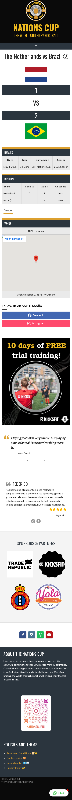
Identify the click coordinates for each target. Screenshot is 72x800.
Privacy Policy (14, 767)
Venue (8, 210)
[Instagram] (31, 634)
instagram (38, 323)
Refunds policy (15, 762)
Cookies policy (14, 757)
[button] (59, 792)
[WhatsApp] (40, 634)
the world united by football (17, 782)
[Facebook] (22, 634)
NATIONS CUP (36, 27)
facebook (38, 315)
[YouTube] (49, 634)
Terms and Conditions (19, 753)
